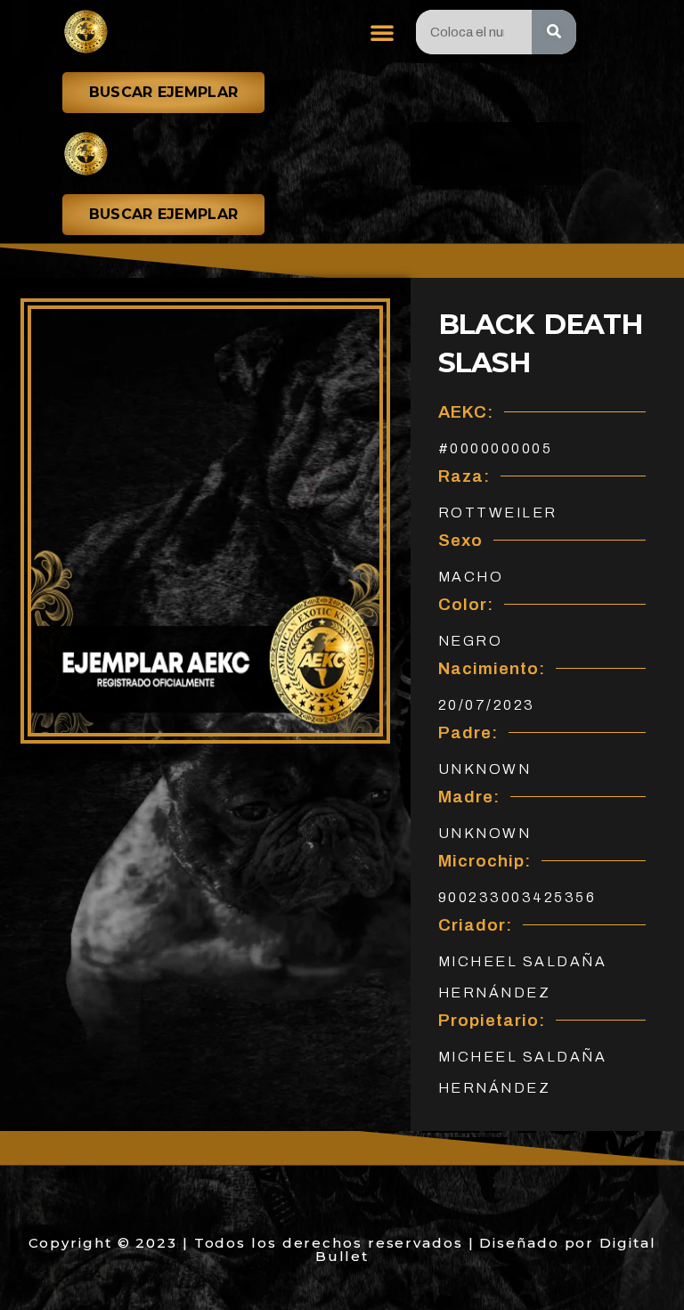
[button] (382, 32)
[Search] (554, 32)
